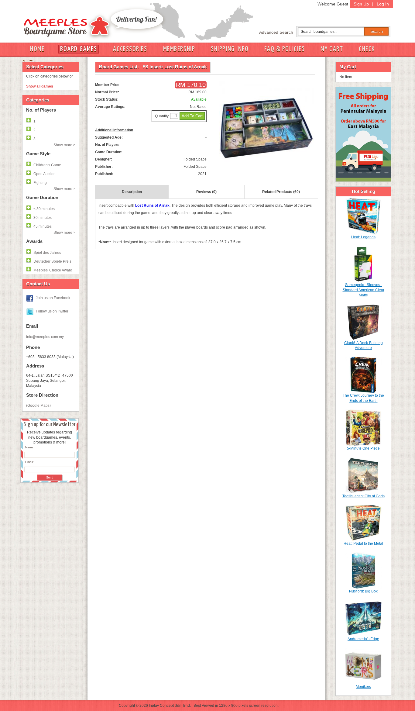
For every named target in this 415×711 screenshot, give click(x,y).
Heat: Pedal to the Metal (363, 543)
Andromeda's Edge (363, 639)
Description (132, 192)
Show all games (39, 86)
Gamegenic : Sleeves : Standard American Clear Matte (363, 290)
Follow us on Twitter (52, 311)
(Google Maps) (38, 405)
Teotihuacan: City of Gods (363, 496)
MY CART (332, 49)
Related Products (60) (281, 192)
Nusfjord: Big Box (363, 591)
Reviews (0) (206, 192)
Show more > (64, 145)
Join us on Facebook (53, 298)
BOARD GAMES (78, 49)
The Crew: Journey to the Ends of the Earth (363, 398)
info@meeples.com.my (45, 337)
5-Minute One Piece (363, 448)
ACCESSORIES (130, 49)
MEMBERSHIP (179, 49)
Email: (29, 462)
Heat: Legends (363, 237)
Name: (29, 447)
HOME (37, 49)
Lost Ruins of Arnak (152, 205)
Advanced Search (276, 32)
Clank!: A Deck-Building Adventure (363, 345)
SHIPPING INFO (230, 49)
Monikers (363, 687)
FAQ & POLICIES (284, 49)
